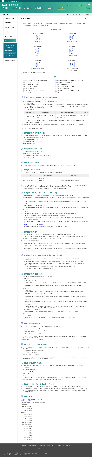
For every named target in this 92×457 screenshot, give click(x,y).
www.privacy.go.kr (56, 124)
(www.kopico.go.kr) (42, 330)
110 (49, 453)
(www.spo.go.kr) (37, 332)
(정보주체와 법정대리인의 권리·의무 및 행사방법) (37, 90)
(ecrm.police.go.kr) (37, 333)
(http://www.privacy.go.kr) (60, 377)
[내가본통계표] (89, 8)
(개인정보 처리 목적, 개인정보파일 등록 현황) (38, 80)
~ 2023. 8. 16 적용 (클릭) (27, 424)
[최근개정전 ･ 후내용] (26, 400)
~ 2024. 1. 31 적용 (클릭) (27, 428)
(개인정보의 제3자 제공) (32, 86)
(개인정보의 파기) (31, 92)
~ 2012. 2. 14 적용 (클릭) (27, 406)
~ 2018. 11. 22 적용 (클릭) (28, 414)
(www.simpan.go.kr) (34, 340)
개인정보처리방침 (85, 14)
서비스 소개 (72, 14)
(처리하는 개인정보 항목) (33, 84)
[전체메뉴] (89, 5)
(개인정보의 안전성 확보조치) (66, 82)
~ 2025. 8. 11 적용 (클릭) (27, 436)
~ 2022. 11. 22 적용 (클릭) (28, 420)
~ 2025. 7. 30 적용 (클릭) (27, 434)
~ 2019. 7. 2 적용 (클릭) (27, 416)
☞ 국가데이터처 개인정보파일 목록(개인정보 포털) (32, 128)
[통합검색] (86, 8)
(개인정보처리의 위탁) (32, 88)
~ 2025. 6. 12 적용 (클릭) (27, 432)
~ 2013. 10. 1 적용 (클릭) (27, 408)
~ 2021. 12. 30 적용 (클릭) (28, 418)
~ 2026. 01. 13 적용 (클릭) (28, 439)
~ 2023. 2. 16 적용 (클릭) (27, 422)
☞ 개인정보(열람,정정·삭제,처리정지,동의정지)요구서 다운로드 (35, 205)
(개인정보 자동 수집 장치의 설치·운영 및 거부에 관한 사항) (71, 80)
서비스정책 (78, 14)
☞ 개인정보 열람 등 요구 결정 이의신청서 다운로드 (33, 225)
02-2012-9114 (40, 453)
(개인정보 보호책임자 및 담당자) (67, 86)
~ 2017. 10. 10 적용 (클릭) (28, 410)
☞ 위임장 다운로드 (26, 211)
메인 (67, 14)
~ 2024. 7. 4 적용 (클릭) (27, 430)
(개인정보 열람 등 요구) (65, 88)
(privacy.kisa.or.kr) (43, 328)
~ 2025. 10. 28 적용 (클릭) (28, 437)
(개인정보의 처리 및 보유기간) (33, 82)
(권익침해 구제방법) (65, 84)
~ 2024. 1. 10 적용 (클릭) (27, 426)
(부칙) (62, 92)
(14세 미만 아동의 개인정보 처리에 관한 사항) (70, 90)
